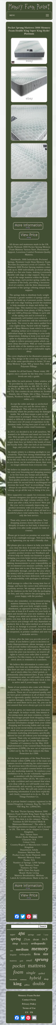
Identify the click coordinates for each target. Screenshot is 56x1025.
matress (13, 960)
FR (31, 1012)
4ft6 (21, 933)
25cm (27, 939)
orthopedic (25, 954)
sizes (11, 950)
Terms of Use (29, 1008)
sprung (41, 959)
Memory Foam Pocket (29, 995)
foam (18, 972)
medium (22, 949)
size (45, 954)
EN (26, 1012)
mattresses (23, 979)
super (12, 934)
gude (21, 961)
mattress (37, 966)
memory (40, 948)
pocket (19, 966)
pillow (27, 985)
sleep (15, 943)
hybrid (35, 977)
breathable (13, 979)
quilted (41, 973)
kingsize (13, 955)
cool (38, 935)
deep (46, 979)
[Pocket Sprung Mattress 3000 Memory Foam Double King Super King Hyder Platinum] (29, 51)
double (39, 983)
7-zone (45, 935)
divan (36, 939)
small (29, 960)
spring (16, 939)
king (17, 983)
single (30, 973)
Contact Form (29, 999)
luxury (24, 943)
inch (44, 939)
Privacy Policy (29, 1004)
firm (37, 954)
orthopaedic (38, 943)
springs (31, 935)
